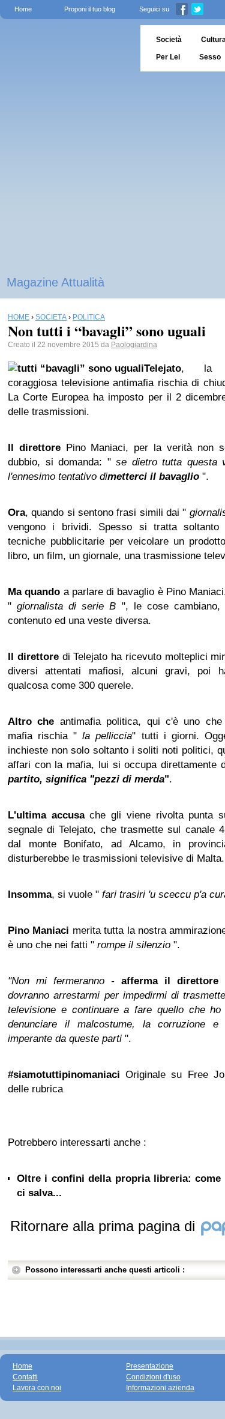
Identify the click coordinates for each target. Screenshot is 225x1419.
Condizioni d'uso (153, 1377)
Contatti (25, 1377)
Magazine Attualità (55, 282)
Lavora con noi (37, 1388)
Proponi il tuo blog (89, 9)
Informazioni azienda (160, 1388)
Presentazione (149, 1366)
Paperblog (66, 48)
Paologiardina (134, 344)
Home (23, 9)
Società (169, 39)
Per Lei (168, 57)
